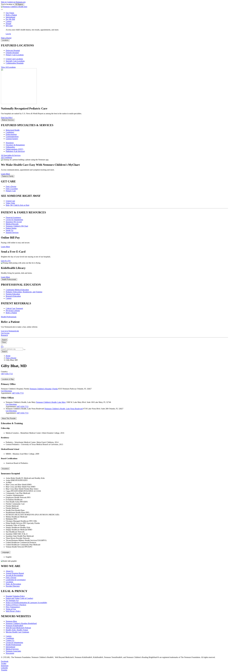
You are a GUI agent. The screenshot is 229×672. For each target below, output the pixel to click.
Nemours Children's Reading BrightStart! (21, 623)
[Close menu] (2, 9)
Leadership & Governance (16, 580)
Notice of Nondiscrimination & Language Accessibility (26, 603)
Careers (8, 21)
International (10, 17)
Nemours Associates (13, 651)
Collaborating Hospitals (14, 63)
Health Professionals (13, 645)
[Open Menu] (2, 345)
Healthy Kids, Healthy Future (17, 630)
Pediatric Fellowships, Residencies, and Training (24, 292)
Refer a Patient (11, 15)
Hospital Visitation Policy (15, 596)
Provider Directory (13, 586)
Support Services (12, 232)
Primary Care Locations (15, 55)
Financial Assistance (13, 217)
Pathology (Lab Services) (15, 151)
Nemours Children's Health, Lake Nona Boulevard (63, 409)
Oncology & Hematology (15, 145)
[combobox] (12, 349)
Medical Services (12, 649)
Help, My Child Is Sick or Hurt (17, 205)
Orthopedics (10, 147)
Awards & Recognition (14, 575)
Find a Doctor (11, 186)
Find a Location (12, 189)
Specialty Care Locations (15, 61)
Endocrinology (11, 134)
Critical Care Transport (14, 308)
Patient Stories (11, 228)
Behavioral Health (12, 130)
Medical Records (12, 224)
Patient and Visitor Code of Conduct (19, 598)
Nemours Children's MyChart (17, 226)
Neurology (10, 143)
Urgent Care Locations (14, 59)
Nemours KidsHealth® (14, 626)
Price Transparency (13, 607)
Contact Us (10, 640)
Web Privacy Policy (13, 611)
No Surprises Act (12, 600)
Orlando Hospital (12, 53)
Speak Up (9, 230)
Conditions (10, 638)
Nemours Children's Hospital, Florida (44, 389)
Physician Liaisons (13, 311)
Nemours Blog (11, 621)
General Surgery (12, 139)
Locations (9, 582)
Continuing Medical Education (17, 290)
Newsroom (10, 653)
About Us (9, 571)
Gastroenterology (12, 137)
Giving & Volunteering (14, 220)
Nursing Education (13, 294)
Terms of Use (11, 609)
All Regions (19, 4)
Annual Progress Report (15, 573)
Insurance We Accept (14, 222)
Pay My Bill (10, 19)
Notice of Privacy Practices (16, 605)
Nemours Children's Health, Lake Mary (51, 402)
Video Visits (10, 203)
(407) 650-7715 (18, 393)
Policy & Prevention (13, 584)
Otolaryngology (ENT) (14, 149)
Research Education (13, 296)
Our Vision (10, 13)
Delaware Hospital (13, 50)
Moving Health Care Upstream (17, 632)
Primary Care (11, 191)
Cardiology (10, 132)
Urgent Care (10, 201)
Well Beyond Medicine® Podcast (18, 628)
